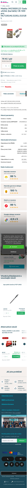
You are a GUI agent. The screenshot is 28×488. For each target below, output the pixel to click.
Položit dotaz (15, 266)
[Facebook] (11, 464)
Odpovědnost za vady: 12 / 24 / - (14, 80)
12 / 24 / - (24, 159)
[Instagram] (22, 464)
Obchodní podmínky (20, 476)
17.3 (26, 125)
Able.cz (7, 481)
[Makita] (8, 86)
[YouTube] (6, 464)
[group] (11, 347)
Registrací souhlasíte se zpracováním (11, 444)
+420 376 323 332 (8, 459)
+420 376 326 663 (9, 261)
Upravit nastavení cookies (8, 476)
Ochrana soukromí (14, 478)
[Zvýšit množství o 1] (9, 66)
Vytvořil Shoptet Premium (18, 481)
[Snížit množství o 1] (3, 66)
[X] (17, 464)
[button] (7, 356)
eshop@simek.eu (20, 459)
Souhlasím (14, 247)
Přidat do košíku (18, 66)
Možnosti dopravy (8, 54)
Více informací (17, 243)
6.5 (26, 131)
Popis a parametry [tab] (9, 93)
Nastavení (14, 473)
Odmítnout (13, 251)
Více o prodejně (16, 413)
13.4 (26, 128)
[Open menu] (24, 2)
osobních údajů (18, 444)
